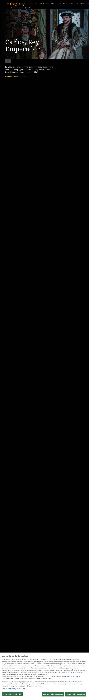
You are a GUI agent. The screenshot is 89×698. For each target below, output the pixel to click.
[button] (7, 4)
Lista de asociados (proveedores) (13, 689)
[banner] (19, 4)
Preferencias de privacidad (12, 694)
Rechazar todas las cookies (53, 694)
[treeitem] (37, 4)
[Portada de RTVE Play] (17, 4)
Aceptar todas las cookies (76, 694)
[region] (44, 675)
